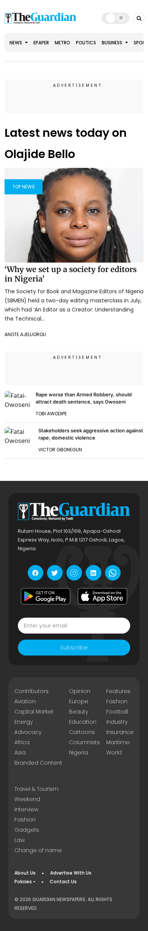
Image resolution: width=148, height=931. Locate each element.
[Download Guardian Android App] (45, 596)
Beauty (78, 711)
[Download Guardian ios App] (102, 596)
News (16, 42)
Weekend (27, 799)
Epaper (41, 42)
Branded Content (38, 763)
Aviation (25, 701)
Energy (23, 722)
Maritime (118, 742)
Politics (86, 42)
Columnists (84, 742)
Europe (78, 701)
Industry (117, 722)
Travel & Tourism (36, 789)
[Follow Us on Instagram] (74, 573)
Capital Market (34, 711)
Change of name (38, 850)
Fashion (117, 701)
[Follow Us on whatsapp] (113, 573)
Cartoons (82, 732)
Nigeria (78, 752)
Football (117, 711)
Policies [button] (23, 881)
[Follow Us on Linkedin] (93, 573)
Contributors (31, 691)
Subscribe (74, 647)
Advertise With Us (70, 873)
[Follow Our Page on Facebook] (35, 573)
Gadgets (26, 830)
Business (112, 42)
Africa (22, 742)
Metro (62, 42)
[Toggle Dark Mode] (115, 17)
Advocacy (27, 732)
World (114, 752)
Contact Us (63, 881)
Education (82, 722)
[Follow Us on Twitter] (55, 573)
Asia (20, 752)
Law (19, 840)
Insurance (120, 732)
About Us (25, 873)
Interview (26, 809)
